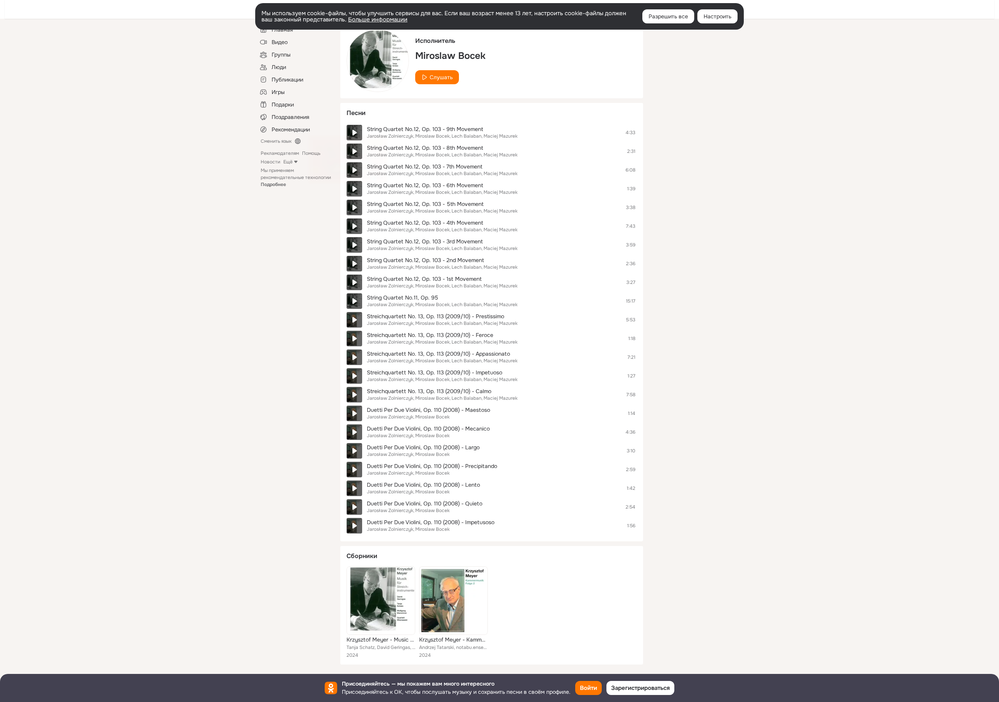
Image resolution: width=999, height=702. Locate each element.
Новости (270, 162)
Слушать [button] (441, 77)
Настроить (717, 16)
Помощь (311, 153)
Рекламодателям (280, 153)
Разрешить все (668, 16)
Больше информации (377, 19)
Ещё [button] (288, 162)
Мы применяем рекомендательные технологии (296, 177)
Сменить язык (276, 141)
